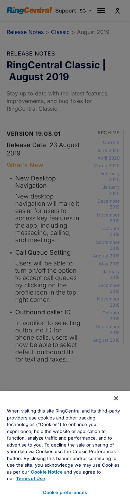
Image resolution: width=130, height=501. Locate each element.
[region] (65, 446)
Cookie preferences (65, 492)
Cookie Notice (47, 472)
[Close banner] (116, 398)
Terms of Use (30, 478)
